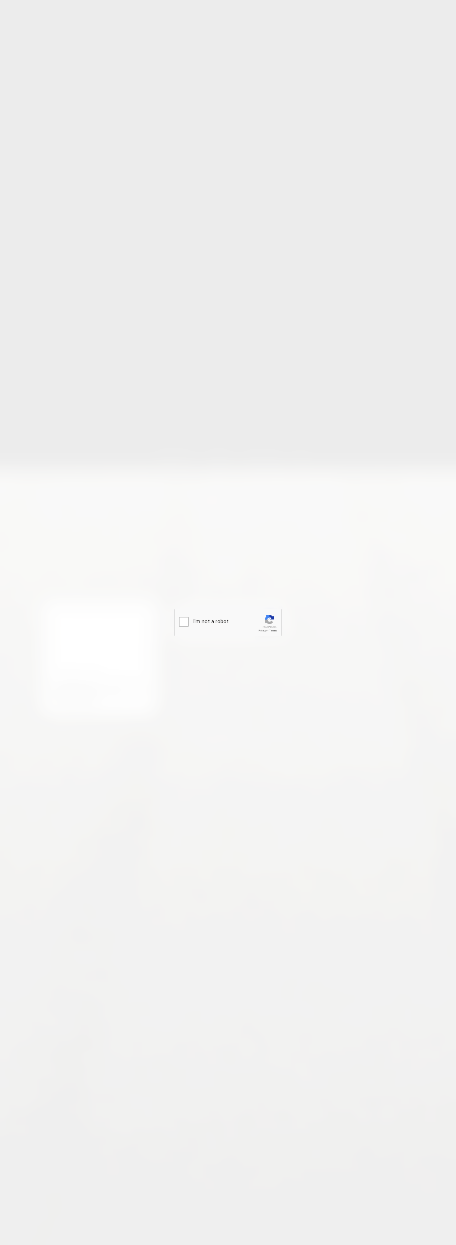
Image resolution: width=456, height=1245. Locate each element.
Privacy (262, 630)
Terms (273, 630)
